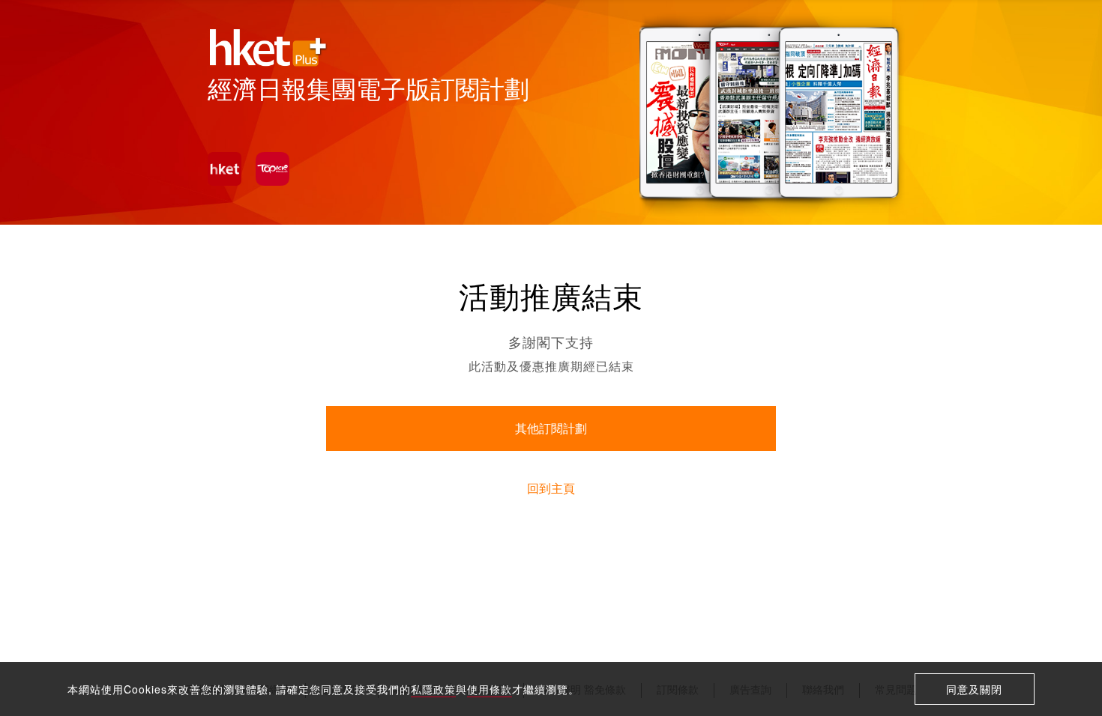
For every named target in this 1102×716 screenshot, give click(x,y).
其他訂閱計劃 (551, 428)
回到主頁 (551, 488)
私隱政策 (433, 689)
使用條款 (489, 689)
